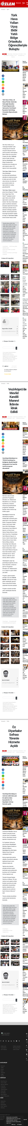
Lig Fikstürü (3, 1087)
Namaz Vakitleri (4, 1084)
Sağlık (2, 1074)
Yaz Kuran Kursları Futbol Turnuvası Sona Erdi (25, 291)
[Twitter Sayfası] (4, 1041)
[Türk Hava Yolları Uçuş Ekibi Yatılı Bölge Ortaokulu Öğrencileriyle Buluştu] (10, 66)
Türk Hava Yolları (7, 171)
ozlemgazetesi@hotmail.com (9, 331)
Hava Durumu (4, 1081)
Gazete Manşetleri (5, 1096)
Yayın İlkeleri (3, 1047)
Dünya (2, 1069)
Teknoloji (3, 1072)
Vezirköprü (10, 160)
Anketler (3, 1102)
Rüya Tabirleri (4, 1106)
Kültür (2, 1071)
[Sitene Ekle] (20, 1041)
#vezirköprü (5, 246)
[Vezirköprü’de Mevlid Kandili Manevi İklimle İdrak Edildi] (10, 425)
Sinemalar (3, 1091)
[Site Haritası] (17, 1041)
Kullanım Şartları (16, 1046)
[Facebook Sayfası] (1, 1041)
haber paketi (3, 1121)
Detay (14, 1124)
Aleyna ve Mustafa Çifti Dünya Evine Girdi (25, 93)
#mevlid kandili (12, 621)
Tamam (20, 1124)
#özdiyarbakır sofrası (7, 930)
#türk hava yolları (13, 246)
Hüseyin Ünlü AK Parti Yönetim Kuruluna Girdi (25, 333)
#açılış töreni (5, 932)
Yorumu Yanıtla (7, 374)
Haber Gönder (16, 1049)
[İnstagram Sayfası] (7, 1041)
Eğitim (8, 9)
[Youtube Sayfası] (9, 1041)
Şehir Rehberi (4, 1094)
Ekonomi (18, 3)
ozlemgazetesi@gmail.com (8, 682)
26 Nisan (14, 156)
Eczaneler (3, 1086)
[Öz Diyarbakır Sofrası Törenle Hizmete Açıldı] (10, 760)
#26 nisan (5, 251)
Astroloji (2, 1107)
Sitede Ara (3, 1101)
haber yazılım (3, 1122)
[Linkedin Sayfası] (12, 1041)
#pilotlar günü (6, 248)
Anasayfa (3, 9)
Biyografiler (3, 1104)
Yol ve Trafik (3, 1082)
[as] (5, 264)
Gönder (16, 348)
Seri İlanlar (3, 1092)
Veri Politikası (4, 1049)
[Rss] (15, 1041)
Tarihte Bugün (4, 1089)
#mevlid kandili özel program (9, 623)
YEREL (8, 383)
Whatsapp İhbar (16, 1047)
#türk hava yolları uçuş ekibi (9, 249)
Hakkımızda (3, 1046)
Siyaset (2, 1076)
